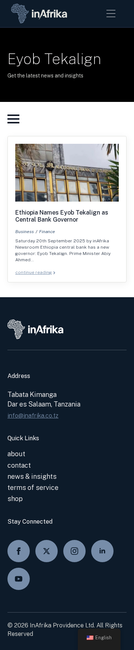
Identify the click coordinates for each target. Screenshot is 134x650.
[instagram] (74, 551)
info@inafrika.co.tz (32, 415)
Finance (47, 231)
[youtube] (18, 579)
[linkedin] (102, 551)
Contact (19, 465)
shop (15, 499)
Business (24, 231)
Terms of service (32, 487)
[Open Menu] (110, 13)
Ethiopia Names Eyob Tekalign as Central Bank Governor (61, 216)
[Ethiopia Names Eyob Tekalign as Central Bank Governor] (67, 173)
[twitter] (46, 551)
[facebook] (18, 551)
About (16, 454)
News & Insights (32, 476)
